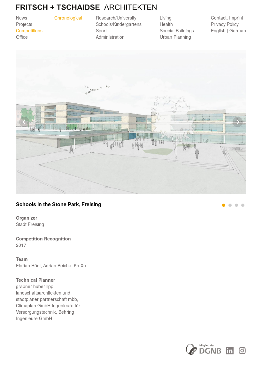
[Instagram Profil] (242, 352)
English (218, 30)
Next (238, 122)
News (21, 17)
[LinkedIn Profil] (230, 352)
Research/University (116, 17)
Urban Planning (175, 37)
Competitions (29, 30)
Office (22, 37)
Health (166, 24)
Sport (101, 30)
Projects (24, 24)
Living (166, 17)
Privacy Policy (225, 24)
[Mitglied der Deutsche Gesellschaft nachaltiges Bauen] (203, 353)
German (237, 30)
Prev (24, 122)
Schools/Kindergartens (119, 24)
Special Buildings (177, 30)
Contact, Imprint (227, 17)
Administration (110, 37)
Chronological (68, 17)
